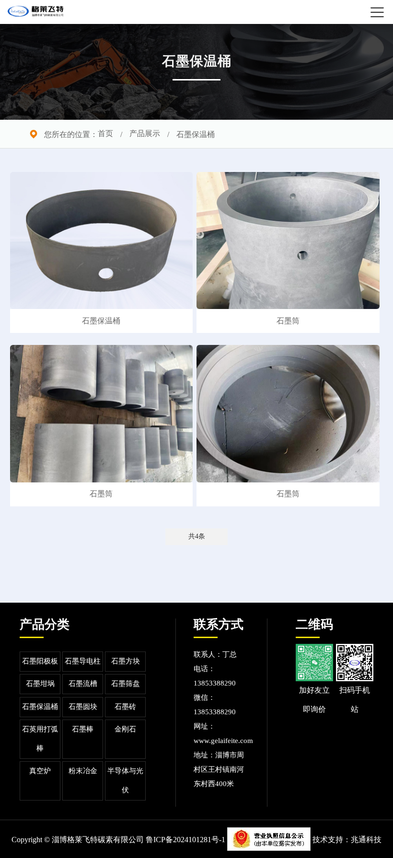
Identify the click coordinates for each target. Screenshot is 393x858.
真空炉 (40, 771)
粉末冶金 (83, 771)
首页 (105, 134)
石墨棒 (82, 729)
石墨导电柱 (83, 661)
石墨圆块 (83, 707)
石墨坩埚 (40, 684)
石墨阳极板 (40, 661)
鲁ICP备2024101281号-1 (185, 840)
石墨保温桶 (40, 707)
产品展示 (144, 134)
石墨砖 (125, 707)
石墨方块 (125, 661)
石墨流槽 (83, 684)
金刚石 (125, 729)
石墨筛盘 (125, 684)
